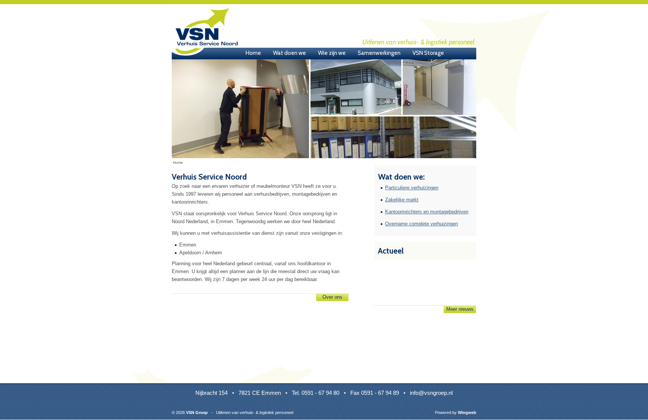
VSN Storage (428, 53)
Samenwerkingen (379, 53)
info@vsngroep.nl (431, 393)
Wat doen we (289, 53)
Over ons (332, 297)
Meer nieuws (460, 309)
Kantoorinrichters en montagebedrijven (426, 212)
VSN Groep (206, 32)
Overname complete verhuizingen (421, 224)
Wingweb (467, 412)
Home (253, 53)
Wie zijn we (332, 53)
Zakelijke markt (401, 199)
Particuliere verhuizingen (411, 187)
